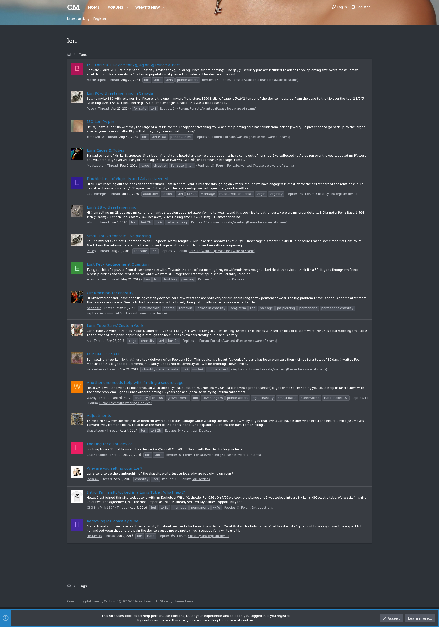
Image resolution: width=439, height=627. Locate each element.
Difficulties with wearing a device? (141, 313)
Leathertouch (97, 455)
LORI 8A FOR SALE (103, 354)
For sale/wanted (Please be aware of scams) (265, 80)
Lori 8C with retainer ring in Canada (120, 93)
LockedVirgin (97, 194)
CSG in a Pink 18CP (100, 507)
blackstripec (96, 80)
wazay (91, 398)
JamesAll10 (95, 137)
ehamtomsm (96, 279)
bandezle (94, 308)
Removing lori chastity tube (112, 520)
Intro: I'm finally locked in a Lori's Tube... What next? (136, 492)
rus (89, 341)
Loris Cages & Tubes (105, 150)
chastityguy (95, 430)
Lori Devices (235, 279)
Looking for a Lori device (110, 443)
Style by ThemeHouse (176, 601)
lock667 (93, 479)
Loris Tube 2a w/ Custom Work (115, 325)
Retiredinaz (95, 369)
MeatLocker (96, 165)
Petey (91, 108)
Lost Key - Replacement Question (118, 264)
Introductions (262, 507)
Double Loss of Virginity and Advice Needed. (128, 178)
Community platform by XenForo (112, 601)
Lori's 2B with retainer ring (111, 207)
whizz (91, 222)
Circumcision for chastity (110, 292)
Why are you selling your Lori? (114, 468)
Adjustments (99, 415)
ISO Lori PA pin (100, 121)
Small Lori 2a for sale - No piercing (119, 235)
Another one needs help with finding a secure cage (135, 382)
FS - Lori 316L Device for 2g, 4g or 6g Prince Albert (133, 64)
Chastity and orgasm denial (336, 194)
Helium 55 (94, 536)
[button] (127, 7)
